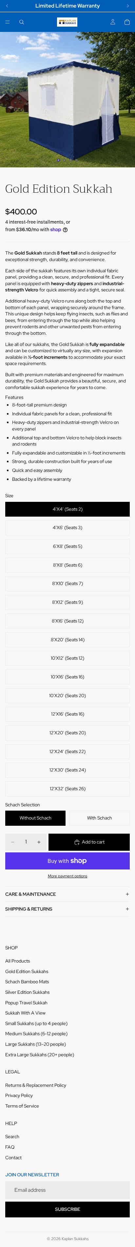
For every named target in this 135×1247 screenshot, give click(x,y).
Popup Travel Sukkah (26, 1002)
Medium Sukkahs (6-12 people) (36, 1034)
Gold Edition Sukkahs (26, 971)
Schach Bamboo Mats (27, 982)
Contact (13, 1157)
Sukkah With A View (25, 1013)
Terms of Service (22, 1106)
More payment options (67, 876)
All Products (17, 961)
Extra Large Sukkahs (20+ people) (39, 1054)
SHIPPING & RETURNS (28, 909)
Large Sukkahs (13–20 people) (35, 1044)
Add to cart (93, 842)
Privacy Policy (19, 1095)
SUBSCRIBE (67, 1209)
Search (12, 1136)
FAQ (9, 1147)
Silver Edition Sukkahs (27, 992)
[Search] (21, 22)
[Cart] (127, 22)
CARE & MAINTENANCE (30, 894)
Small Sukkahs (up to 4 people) (36, 1023)
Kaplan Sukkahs (75, 1238)
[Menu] (7, 22)
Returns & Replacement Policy (35, 1085)
